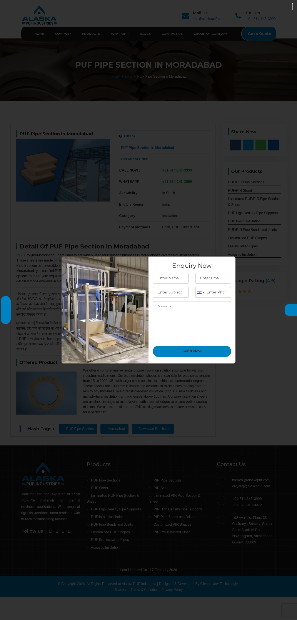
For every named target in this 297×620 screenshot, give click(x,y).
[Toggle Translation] (289, 310)
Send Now (192, 351)
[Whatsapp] (6, 317)
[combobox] (200, 292)
